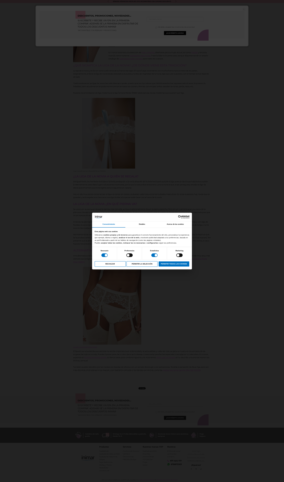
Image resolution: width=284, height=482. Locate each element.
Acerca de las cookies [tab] (175, 224)
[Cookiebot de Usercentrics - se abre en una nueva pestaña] (179, 217)
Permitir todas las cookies (174, 264)
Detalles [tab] (142, 224)
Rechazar (110, 264)
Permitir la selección (142, 264)
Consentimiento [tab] (109, 224)
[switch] (129, 255)
